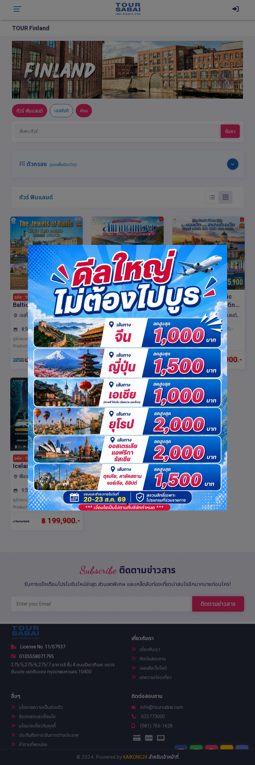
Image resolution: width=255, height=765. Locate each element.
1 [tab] (127, 504)
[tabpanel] (127, 378)
